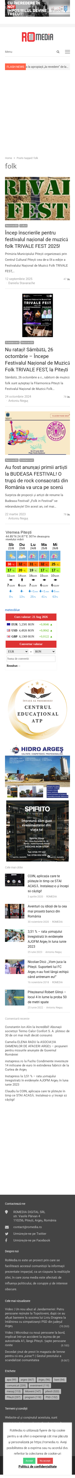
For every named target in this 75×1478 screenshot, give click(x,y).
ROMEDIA (51, 896)
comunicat (16, 1385)
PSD (52, 1397)
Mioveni (33, 1391)
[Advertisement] (37, 112)
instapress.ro (14, 1061)
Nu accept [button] (45, 1460)
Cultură (23, 225)
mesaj (14, 1391)
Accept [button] (29, 1460)
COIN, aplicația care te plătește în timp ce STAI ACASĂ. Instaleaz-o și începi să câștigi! (36, 1095)
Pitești (14, 1397)
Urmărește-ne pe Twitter (29, 1234)
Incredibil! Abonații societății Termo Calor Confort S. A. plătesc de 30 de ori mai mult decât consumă (37, 1031)
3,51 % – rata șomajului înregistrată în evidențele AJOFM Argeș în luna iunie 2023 (36, 1080)
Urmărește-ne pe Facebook (31, 1240)
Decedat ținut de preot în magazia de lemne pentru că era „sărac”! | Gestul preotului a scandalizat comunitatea (35, 1356)
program (33, 1397)
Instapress (12, 1076)
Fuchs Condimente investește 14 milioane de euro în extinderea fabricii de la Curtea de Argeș (37, 1065)
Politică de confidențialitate (38, 1466)
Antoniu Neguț (53, 952)
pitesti (52, 1391)
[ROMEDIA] (37, 37)
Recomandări (12, 225)
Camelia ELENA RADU (20, 1042)
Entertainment (12, 342)
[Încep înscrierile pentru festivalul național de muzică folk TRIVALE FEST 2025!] (37, 179)
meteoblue (12, 610)
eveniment (39, 1385)
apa (11, 1379)
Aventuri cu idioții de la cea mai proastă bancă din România (47, 911)
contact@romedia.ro (27, 1227)
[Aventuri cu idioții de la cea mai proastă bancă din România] (14, 906)
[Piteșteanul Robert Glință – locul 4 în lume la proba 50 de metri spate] (14, 992)
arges (27, 1379)
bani (59, 1379)
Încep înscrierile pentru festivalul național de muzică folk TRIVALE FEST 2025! (36, 239)
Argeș (44, 1379)
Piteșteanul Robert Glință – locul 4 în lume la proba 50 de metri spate (47, 997)
